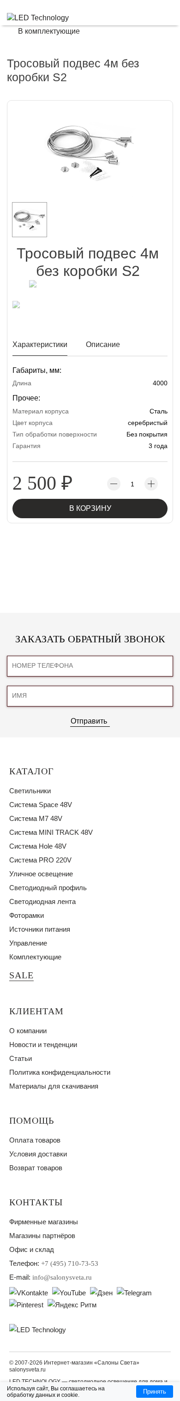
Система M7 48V (35, 818)
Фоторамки (26, 915)
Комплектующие (35, 957)
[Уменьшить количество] (113, 484)
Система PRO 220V (40, 860)
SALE (21, 975)
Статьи (20, 1058)
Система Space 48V (40, 804)
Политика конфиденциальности (59, 1072)
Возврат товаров (35, 1168)
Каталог (31, 771)
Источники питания (39, 929)
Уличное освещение (41, 874)
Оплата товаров (34, 1140)
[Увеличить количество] (151, 484)
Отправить (89, 721)
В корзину (90, 508)
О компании (28, 1031)
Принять (154, 1391)
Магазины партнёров (42, 1235)
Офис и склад (31, 1249)
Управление (28, 943)
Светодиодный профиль (48, 888)
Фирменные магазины (43, 1222)
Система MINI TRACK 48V (51, 832)
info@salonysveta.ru (62, 1277)
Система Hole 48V (37, 846)
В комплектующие (49, 31)
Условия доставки (38, 1154)
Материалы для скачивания (53, 1086)
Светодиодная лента (42, 901)
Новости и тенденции (43, 1044)
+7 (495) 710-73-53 (69, 1263)
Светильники (30, 791)
